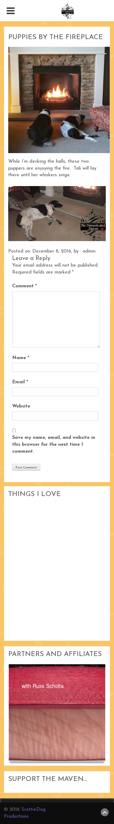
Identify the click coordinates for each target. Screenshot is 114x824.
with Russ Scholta (43, 686)
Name (20, 358)
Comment (24, 286)
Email (20, 382)
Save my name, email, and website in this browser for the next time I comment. (53, 444)
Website (21, 406)
